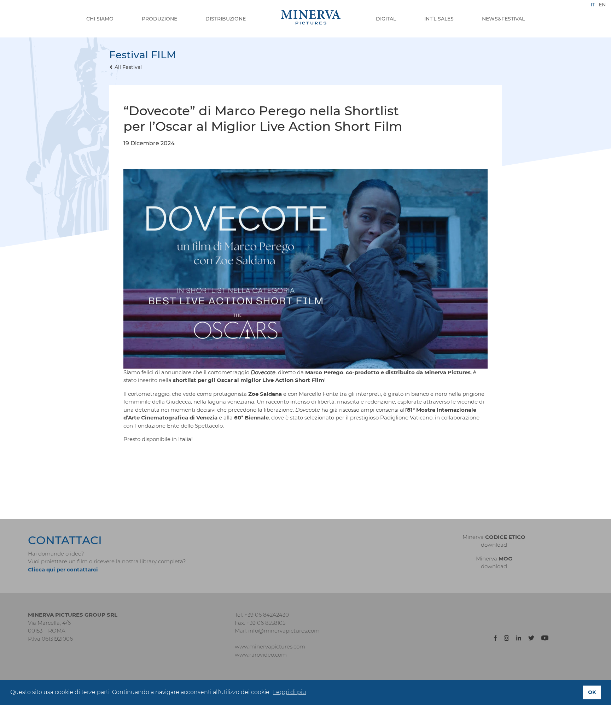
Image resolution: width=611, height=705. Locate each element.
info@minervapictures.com (284, 630)
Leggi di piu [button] (289, 692)
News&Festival (503, 19)
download (494, 544)
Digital (386, 19)
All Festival (128, 67)
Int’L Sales (439, 19)
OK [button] (592, 692)
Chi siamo (100, 19)
